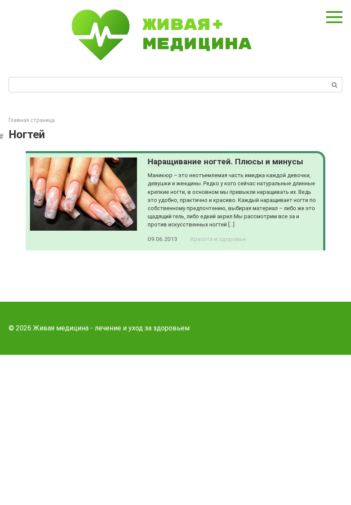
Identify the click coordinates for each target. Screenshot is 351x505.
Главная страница (32, 120)
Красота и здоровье (218, 238)
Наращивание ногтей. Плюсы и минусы (225, 161)
